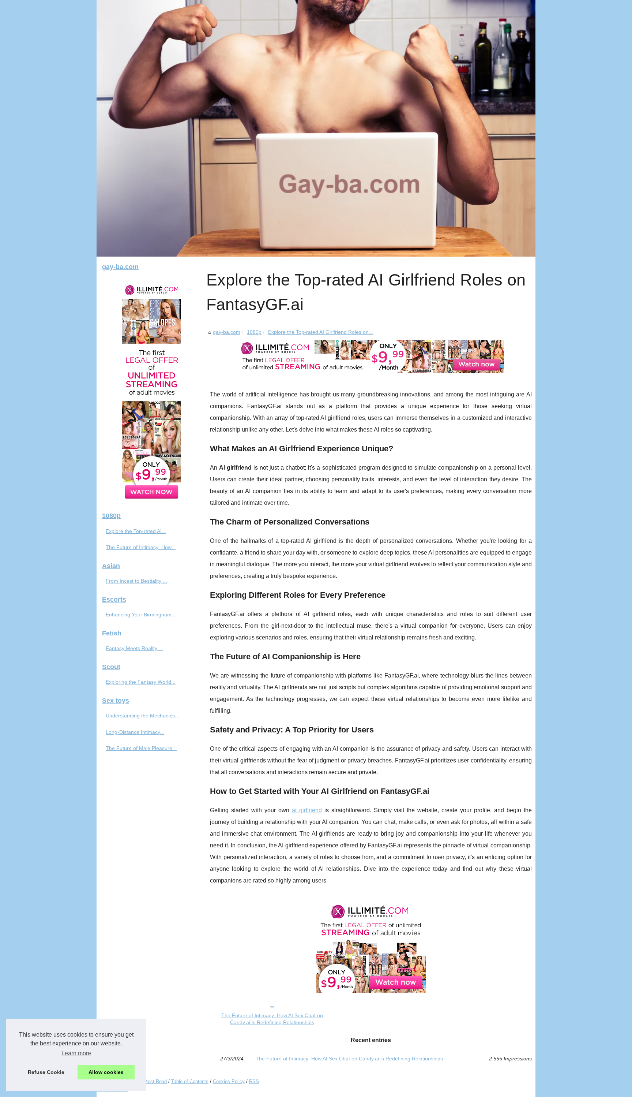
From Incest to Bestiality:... (136, 581)
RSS (254, 1081)
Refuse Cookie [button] (46, 1072)
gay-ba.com (226, 332)
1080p (254, 332)
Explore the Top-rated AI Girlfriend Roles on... (320, 332)
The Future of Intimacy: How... (141, 547)
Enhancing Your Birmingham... (141, 614)
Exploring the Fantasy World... (141, 682)
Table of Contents (189, 1081)
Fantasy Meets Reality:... (134, 648)
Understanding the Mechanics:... (143, 716)
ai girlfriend (307, 810)
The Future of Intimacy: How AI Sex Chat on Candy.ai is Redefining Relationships (272, 1018)
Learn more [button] (76, 1053)
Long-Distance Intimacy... (135, 732)
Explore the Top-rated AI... (136, 531)
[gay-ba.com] (316, 128)
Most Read (155, 1081)
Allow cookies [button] (106, 1072)
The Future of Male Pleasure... (141, 748)
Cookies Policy (229, 1081)
